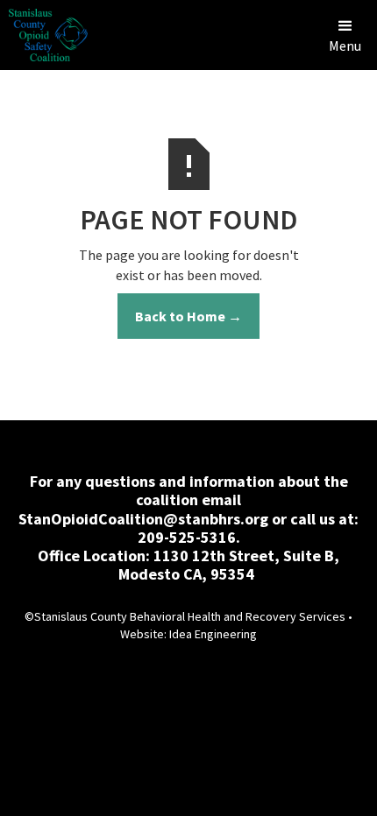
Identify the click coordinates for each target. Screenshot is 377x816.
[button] (345, 35)
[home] (44, 35)
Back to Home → (188, 316)
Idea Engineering (213, 634)
